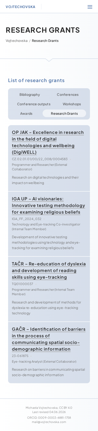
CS (61, 70)
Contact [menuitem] (48, 15)
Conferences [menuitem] (49, 56)
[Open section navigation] (90, 6)
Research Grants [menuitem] (49, 42)
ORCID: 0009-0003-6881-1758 (49, 417)
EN (44, 70)
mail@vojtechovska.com (49, 422)
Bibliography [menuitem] (49, 29)
